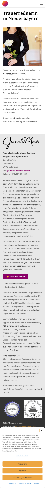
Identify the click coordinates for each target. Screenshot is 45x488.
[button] (41, 430)
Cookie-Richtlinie (10, 483)
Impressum (36, 483)
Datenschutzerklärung (24, 483)
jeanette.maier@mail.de (18, 170)
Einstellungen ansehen (23, 477)
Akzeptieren (22, 464)
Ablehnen (22, 471)
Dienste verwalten (22, 456)
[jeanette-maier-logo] (5, 4)
